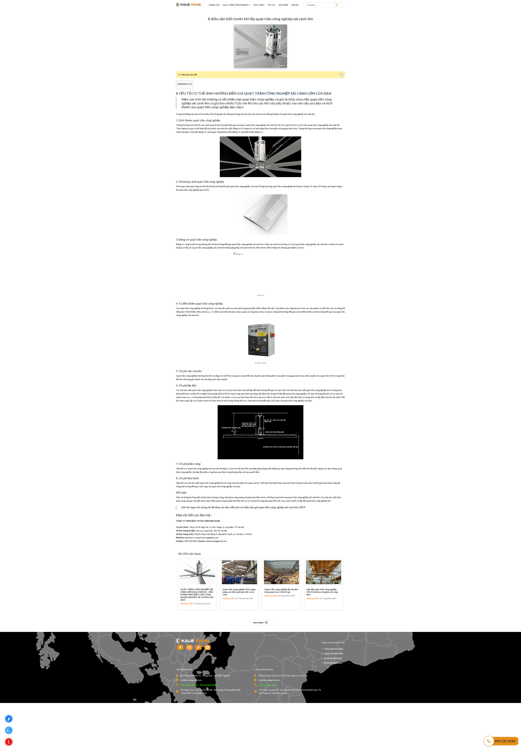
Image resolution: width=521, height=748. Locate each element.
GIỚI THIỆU (258, 5)
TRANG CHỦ (214, 5)
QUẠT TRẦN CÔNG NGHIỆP (235, 5)
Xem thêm (258, 622)
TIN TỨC (271, 5)
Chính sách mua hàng (333, 648)
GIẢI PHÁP (283, 5)
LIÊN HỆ (294, 5)
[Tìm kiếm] (337, 5)
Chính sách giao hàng (333, 653)
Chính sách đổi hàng (333, 658)
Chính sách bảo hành (333, 662)
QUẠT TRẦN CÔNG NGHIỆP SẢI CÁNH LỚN (279, 93)
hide (189, 84)
